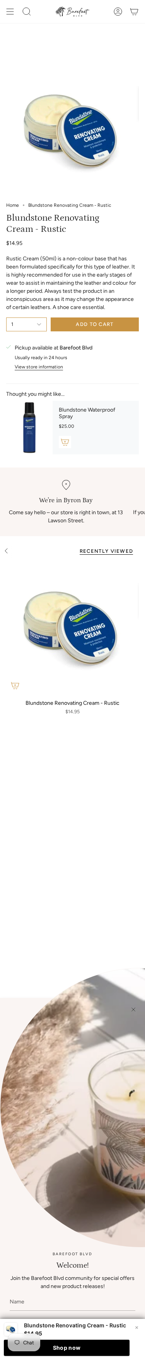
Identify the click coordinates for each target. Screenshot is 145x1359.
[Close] (133, 1009)
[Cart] (134, 11)
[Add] (65, 442)
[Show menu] (10, 11)
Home (12, 205)
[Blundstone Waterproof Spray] (29, 427)
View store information (39, 367)
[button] (26, 11)
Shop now (66, 1347)
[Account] (118, 11)
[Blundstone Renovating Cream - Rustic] (72, 628)
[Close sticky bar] (136, 1327)
